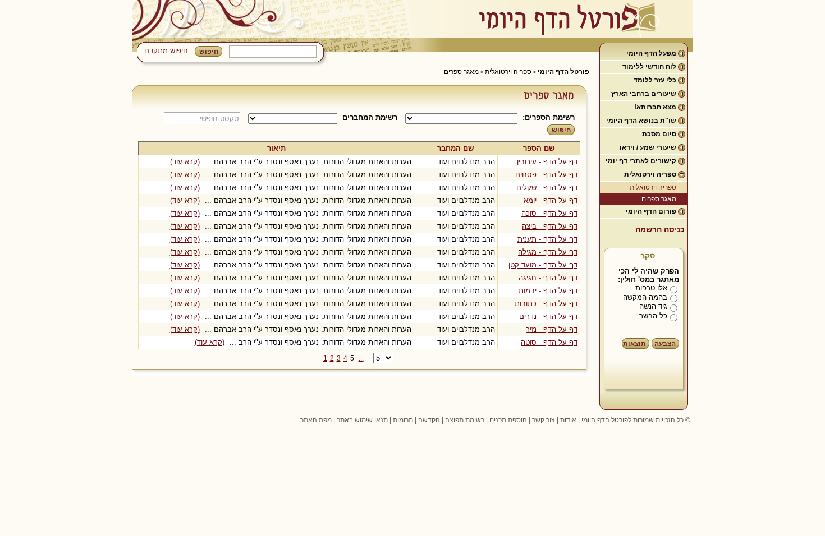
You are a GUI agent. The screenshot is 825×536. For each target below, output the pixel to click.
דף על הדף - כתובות (546, 303)
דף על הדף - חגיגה (548, 278)
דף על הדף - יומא (551, 200)
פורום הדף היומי (651, 211)
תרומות (403, 420)
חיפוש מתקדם (166, 51)
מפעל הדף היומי (651, 53)
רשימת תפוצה (464, 420)
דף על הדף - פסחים (546, 174)
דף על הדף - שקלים (547, 187)
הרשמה (648, 229)
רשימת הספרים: (548, 117)
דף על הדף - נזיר (552, 329)
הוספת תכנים (508, 420)
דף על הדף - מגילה (548, 252)
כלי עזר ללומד (655, 80)
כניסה (674, 229)
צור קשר (543, 420)
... (361, 358)
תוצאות (634, 344)
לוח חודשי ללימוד (649, 67)
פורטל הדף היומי (563, 72)
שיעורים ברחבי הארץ (643, 94)
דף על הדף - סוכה (549, 213)
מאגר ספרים (658, 199)
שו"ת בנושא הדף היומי (641, 120)
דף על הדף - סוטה (549, 342)
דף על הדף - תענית (547, 239)
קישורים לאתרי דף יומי (641, 161)
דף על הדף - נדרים (548, 316)
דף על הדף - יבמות (548, 291)
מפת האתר (316, 420)
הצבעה (665, 344)
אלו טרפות (651, 288)
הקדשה (429, 420)
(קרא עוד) (185, 162)
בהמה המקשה (645, 297)
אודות (568, 420)
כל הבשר (653, 316)
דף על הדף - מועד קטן (543, 265)
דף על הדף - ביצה (550, 226)
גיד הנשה (653, 306)
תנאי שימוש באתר (362, 420)
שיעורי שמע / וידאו (648, 147)
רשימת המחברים (369, 117)
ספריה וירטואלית (650, 174)
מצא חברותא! (655, 107)
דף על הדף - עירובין (547, 162)
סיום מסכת (659, 134)
